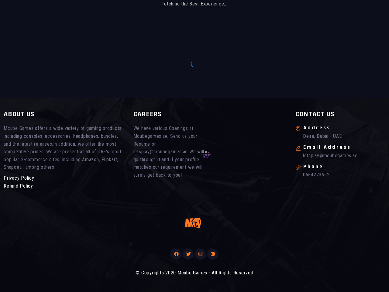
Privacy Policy (19, 178)
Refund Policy (18, 186)
